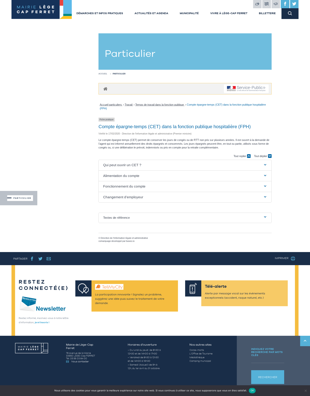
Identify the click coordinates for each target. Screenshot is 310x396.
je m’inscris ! (42, 322)
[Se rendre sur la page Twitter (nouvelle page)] (40, 259)
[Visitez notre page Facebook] (285, 4)
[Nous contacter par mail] (49, 259)
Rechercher (267, 377)
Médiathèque (197, 357)
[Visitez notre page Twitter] (294, 4)
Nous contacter (80, 361)
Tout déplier (261, 156)
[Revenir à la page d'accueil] (41, 9)
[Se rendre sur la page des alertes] (276, 4)
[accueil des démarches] (105, 88)
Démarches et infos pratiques (99, 13)
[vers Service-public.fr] (246, 88)
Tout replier (240, 156)
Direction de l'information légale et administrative (124, 238)
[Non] (305, 390)
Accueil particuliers (111, 104)
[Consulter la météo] (257, 4)
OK (252, 390)
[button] (185, 165)
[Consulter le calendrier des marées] (266, 4)
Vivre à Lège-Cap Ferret (228, 13)
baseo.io (130, 241)
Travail (129, 104)
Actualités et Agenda (151, 13)
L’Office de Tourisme (201, 353)
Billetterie (267, 13)
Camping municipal (200, 361)
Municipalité (189, 13)
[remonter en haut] (305, 341)
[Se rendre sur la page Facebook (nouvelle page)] (32, 259)
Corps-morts (196, 350)
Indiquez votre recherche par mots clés (267, 352)
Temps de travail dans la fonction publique (160, 104)
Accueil (102, 73)
